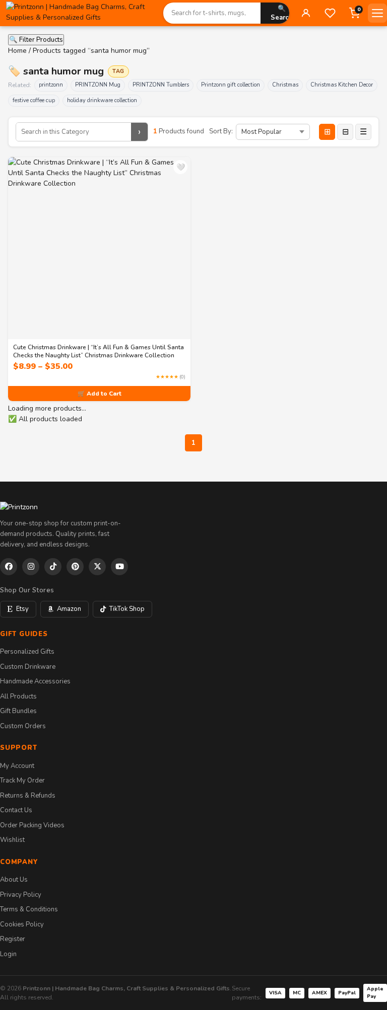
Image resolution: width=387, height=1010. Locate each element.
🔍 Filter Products (36, 39)
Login (8, 954)
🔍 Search (282, 13)
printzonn (51, 85)
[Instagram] (30, 566)
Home (17, 50)
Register (12, 939)
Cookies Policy (22, 924)
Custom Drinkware (27, 666)
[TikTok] (52, 566)
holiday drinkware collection (102, 100)
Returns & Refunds (27, 795)
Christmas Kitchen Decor (341, 85)
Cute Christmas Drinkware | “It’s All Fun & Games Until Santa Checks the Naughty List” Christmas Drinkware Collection (98, 351)
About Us (14, 879)
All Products (18, 696)
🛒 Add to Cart (99, 394)
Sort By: (221, 131)
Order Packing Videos (32, 825)
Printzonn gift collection (230, 85)
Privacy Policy (20, 894)
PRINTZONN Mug (97, 85)
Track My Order (22, 780)
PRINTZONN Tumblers (161, 85)
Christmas (285, 85)
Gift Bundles (18, 711)
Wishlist (12, 839)
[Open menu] (377, 13)
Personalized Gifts (27, 651)
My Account (17, 765)
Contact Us (16, 810)
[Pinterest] (75, 566)
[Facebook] (8, 566)
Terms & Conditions (29, 909)
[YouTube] (119, 566)
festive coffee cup (34, 100)
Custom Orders (23, 726)
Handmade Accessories (35, 681)
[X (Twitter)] (97, 566)
